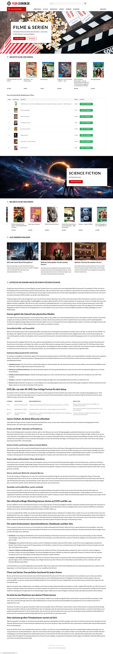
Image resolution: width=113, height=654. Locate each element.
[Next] (106, 77)
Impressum (52, 645)
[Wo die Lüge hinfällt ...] (16, 110)
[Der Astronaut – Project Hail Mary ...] (16, 141)
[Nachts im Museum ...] (16, 116)
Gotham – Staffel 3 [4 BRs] (81, 224)
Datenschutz (60, 645)
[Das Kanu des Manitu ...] (16, 129)
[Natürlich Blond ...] (16, 147)
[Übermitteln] (85, 3)
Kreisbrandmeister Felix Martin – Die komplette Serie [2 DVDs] (14, 225)
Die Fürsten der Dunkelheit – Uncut (41, 80)
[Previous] (7, 77)
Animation (53, 9)
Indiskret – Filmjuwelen (73, 79)
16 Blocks (19, 79)
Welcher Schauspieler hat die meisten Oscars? (54, 263)
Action (45, 9)
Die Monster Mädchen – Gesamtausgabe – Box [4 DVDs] (90, 80)
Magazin (103, 9)
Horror (68, 9)
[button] (16, 9)
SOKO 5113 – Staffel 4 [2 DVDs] (57, 80)
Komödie (76, 9)
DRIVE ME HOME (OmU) (47, 224)
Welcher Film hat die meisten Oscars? (88, 262)
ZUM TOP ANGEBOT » (86, 104)
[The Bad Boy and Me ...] (16, 122)
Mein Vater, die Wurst (29, 224)
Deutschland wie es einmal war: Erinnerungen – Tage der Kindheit (64, 225)
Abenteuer (37, 9)
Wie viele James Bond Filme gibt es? (20, 262)
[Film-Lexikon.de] (18, 3)
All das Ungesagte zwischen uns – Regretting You (98, 224)
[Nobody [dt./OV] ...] (16, 135)
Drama (61, 9)
